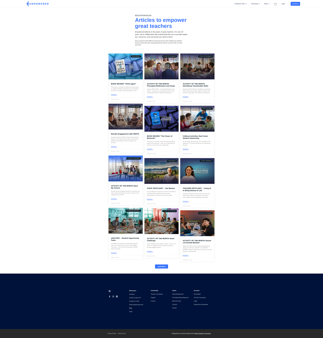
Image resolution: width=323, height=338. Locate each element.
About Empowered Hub (136, 304)
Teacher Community (157, 294)
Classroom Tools (134, 301)
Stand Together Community (202, 333)
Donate (174, 308)
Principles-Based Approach (180, 297)
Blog (275, 3)
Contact (153, 301)
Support (153, 297)
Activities (132, 294)
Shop (130, 311)
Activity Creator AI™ (135, 297)
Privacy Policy (112, 333)
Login (283, 3)
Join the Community (200, 297)
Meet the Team (176, 301)
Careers (174, 304)
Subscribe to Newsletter (201, 304)
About (266, 3)
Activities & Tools (240, 3)
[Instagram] (113, 297)
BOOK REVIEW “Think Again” (123, 84)
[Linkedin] (117, 297)
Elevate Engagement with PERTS (125, 134)
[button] (161, 266)
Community (254, 3)
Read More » (114, 94)
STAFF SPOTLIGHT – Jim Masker (161, 188)
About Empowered (177, 294)
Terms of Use (122, 333)
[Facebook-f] (110, 297)
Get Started (295, 3)
